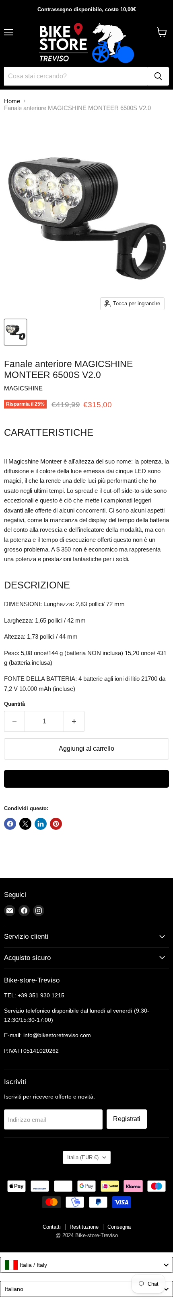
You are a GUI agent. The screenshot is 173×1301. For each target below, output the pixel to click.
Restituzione (84, 1227)
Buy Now (86, 779)
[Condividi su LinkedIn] (41, 824)
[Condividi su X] (25, 824)
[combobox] (86, 1265)
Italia (83, 1157)
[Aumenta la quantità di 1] (74, 721)
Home (12, 101)
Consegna (119, 1227)
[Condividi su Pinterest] (56, 824)
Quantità (14, 704)
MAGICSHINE (23, 388)
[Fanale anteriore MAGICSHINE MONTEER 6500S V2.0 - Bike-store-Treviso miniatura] (15, 332)
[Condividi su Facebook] (10, 824)
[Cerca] (158, 76)
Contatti (52, 1227)
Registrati (126, 1118)
